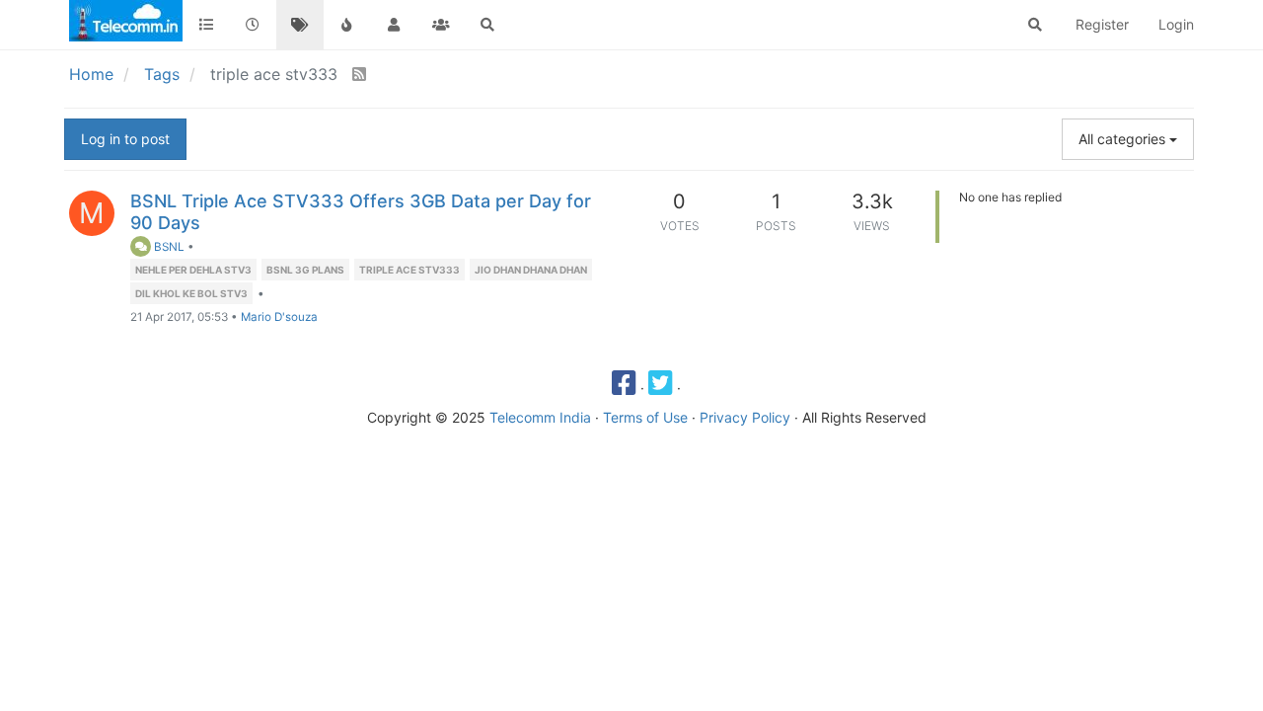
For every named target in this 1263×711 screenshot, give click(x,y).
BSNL (168, 247)
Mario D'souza (279, 317)
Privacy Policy (745, 417)
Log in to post (125, 138)
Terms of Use (645, 417)
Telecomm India (540, 417)
